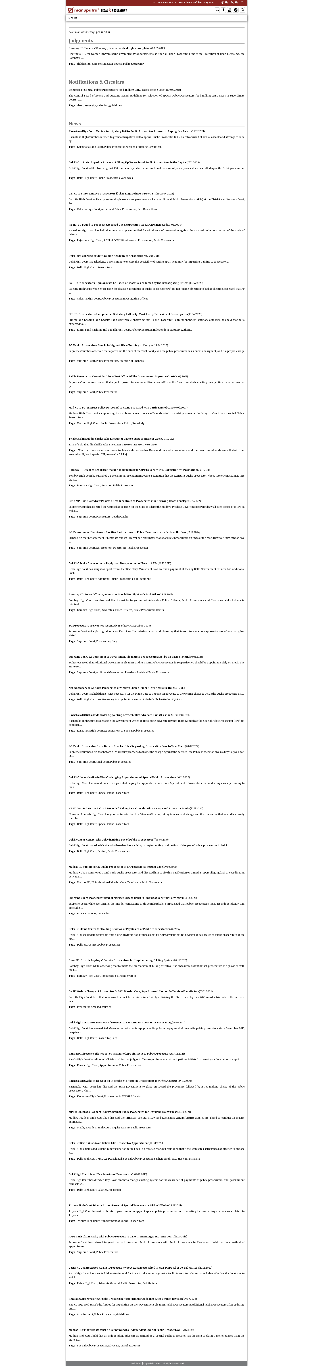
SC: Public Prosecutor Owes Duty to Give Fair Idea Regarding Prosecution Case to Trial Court (127, 746)
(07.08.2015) (140, 1174)
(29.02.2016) (174, 89)
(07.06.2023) (180, 407)
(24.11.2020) (185, 1080)
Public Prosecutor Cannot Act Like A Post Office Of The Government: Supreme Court (121, 376)
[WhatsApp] (242, 10)
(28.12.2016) (166, 594)
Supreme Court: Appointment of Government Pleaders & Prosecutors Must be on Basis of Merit (129, 656)
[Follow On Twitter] (229, 10)
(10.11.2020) (183, 777)
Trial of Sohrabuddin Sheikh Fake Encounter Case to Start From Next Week (115, 438)
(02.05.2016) (158, 48)
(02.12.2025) (190, 898)
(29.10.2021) (184, 1112)
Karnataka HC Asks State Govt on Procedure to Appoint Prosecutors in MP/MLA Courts (123, 1080)
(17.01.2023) (193, 162)
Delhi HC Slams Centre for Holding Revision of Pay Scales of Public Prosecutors (118, 929)
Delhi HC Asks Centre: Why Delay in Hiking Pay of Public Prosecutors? (112, 839)
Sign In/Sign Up (234, 2)
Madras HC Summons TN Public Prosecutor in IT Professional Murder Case (116, 866)
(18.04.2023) (160, 345)
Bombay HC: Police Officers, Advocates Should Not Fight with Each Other (114, 594)
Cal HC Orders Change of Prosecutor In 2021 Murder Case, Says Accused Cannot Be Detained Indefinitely (134, 991)
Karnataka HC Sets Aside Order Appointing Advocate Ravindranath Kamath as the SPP (122, 715)
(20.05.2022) (193, 501)
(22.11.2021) (175, 1205)
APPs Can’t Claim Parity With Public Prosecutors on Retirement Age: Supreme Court (121, 1236)
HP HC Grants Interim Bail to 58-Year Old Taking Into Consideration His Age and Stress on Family (129, 808)
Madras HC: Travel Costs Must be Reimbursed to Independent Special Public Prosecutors (125, 1330)
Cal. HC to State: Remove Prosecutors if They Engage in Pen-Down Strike (114, 193)
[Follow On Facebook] (223, 10)
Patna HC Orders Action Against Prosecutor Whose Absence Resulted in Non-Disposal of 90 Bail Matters (134, 1267)
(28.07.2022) (192, 746)
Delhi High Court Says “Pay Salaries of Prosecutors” (101, 1174)
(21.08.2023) (143, 625)
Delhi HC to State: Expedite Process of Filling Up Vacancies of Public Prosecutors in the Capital (128, 162)
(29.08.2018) (153, 255)
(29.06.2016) (170, 866)
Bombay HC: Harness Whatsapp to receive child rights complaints (110, 48)
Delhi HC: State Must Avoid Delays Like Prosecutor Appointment (109, 1143)
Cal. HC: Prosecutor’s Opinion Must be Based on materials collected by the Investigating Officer (129, 283)
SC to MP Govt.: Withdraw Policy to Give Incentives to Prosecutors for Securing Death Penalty (127, 501)
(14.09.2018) (181, 376)
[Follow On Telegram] (236, 10)
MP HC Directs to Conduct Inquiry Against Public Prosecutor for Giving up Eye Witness (123, 1112)
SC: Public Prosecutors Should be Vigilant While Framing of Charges (111, 345)
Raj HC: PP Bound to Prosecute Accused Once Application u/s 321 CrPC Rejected (118, 224)
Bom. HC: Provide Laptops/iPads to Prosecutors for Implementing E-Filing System (121, 960)
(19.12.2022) (205, 1267)
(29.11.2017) (167, 438)
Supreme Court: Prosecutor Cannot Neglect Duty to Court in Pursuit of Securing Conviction (126, 898)
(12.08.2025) (156, 1143)
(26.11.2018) (203, 470)
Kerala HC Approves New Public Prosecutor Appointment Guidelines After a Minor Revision (126, 1298)
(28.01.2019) (178, 688)
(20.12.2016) (164, 563)
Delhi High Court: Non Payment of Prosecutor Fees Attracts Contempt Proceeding (120, 1022)
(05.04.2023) (196, 283)
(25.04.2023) (166, 193)
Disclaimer (135, 1363)
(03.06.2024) (174, 224)
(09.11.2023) (180, 960)
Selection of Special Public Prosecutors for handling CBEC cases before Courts (118, 89)
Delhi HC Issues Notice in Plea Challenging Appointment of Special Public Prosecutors (122, 777)
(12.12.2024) (193, 532)
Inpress (72, 18)
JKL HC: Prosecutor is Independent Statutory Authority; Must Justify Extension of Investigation (128, 314)
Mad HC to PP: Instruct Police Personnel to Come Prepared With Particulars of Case (121, 407)
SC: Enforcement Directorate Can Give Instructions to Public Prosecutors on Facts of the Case (128, 532)
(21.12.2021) (198, 131)
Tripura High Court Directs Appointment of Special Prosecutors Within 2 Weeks (118, 1205)
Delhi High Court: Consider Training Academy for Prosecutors (107, 255)
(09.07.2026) (190, 1298)
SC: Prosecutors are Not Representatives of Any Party (102, 625)
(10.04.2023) (195, 314)
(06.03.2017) (178, 1022)
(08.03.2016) (161, 839)
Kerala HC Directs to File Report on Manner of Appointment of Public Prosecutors (120, 1053)
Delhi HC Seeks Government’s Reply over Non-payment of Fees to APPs (113, 563)
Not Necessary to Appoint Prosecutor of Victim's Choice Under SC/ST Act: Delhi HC (120, 688)
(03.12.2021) (178, 1053)
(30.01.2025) (196, 656)
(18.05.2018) (180, 1236)
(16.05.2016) (173, 929)
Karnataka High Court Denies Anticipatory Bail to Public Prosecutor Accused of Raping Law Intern (130, 131)
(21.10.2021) (182, 715)
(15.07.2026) (187, 1330)
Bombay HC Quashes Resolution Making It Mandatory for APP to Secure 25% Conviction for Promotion (133, 470)
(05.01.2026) (206, 991)
